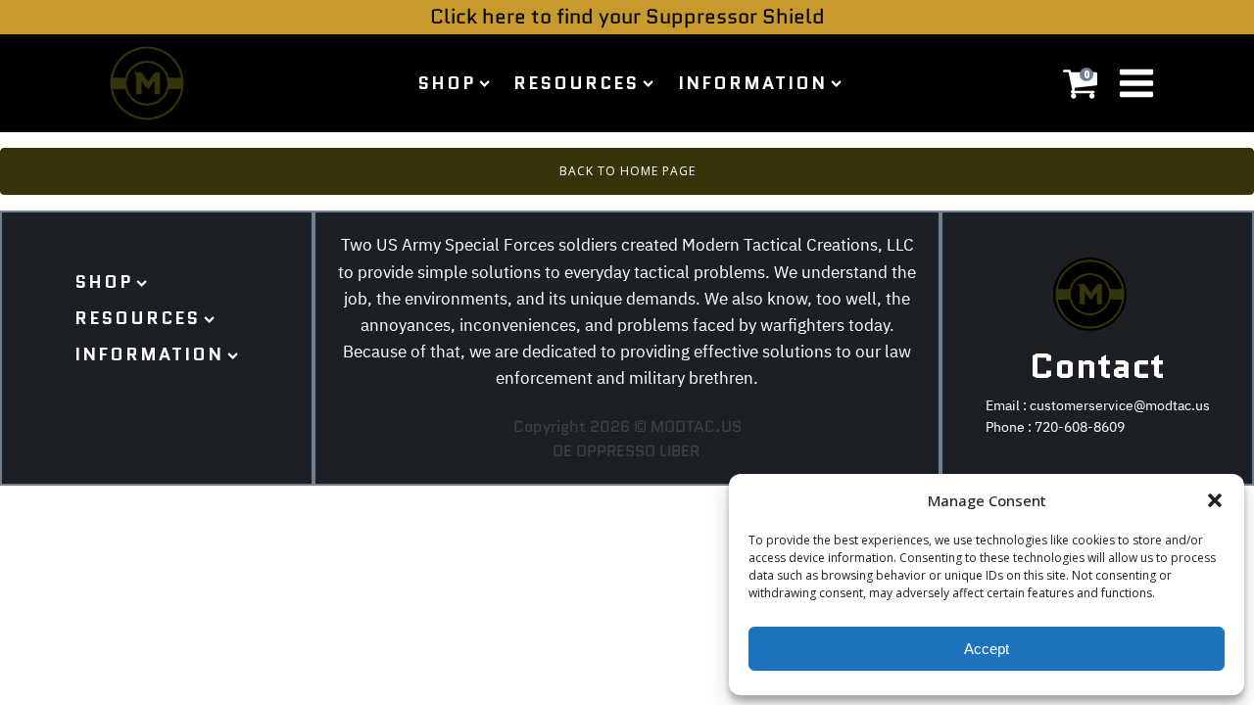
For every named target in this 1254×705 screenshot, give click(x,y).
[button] (1215, 500)
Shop (446, 83)
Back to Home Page (627, 171)
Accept (986, 648)
